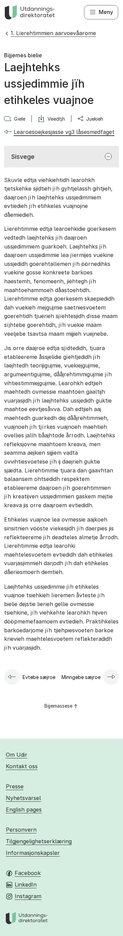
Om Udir (16, 754)
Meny (106, 12)
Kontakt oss (22, 766)
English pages (24, 809)
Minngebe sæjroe (81, 677)
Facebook (28, 873)
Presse (15, 786)
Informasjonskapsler (33, 852)
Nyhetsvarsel (23, 798)
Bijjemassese (58, 706)
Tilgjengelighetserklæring (39, 841)
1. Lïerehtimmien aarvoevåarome (53, 33)
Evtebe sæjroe (39, 677)
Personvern (21, 829)
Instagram (28, 896)
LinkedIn (26, 884)
